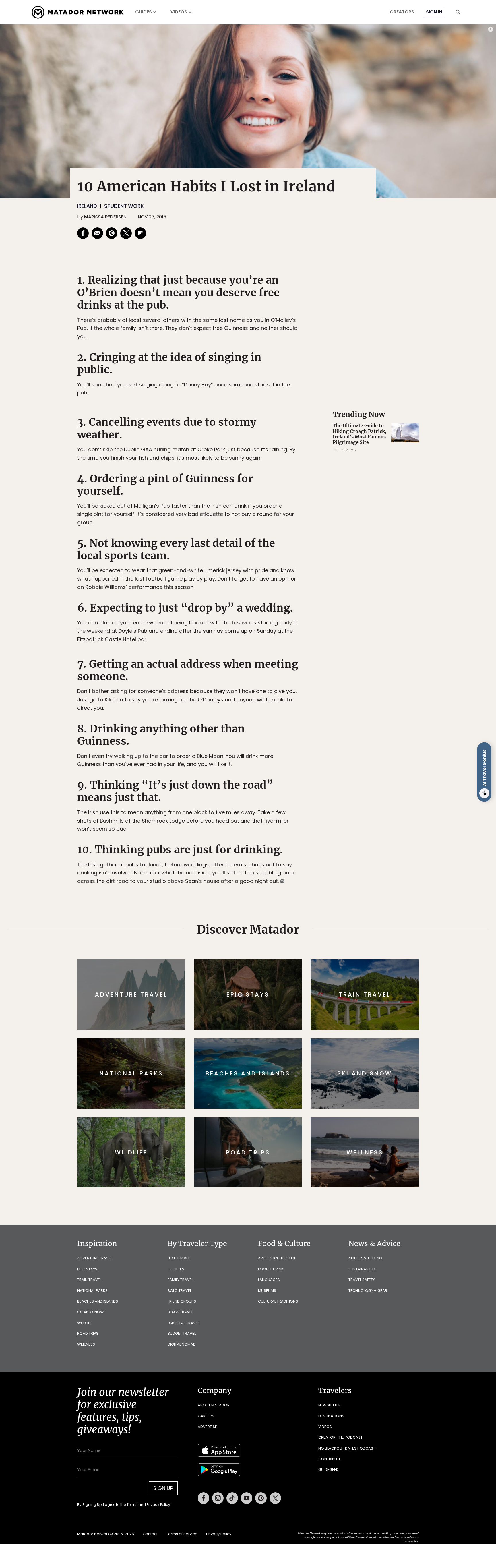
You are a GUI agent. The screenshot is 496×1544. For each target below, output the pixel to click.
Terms (256, 810)
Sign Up (305, 796)
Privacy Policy (282, 810)
